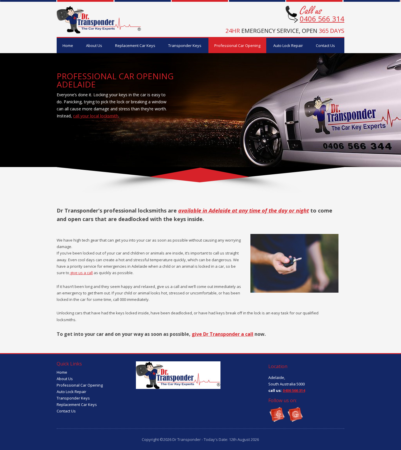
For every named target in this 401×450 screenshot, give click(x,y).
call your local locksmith (95, 116)
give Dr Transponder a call (222, 334)
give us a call (81, 272)
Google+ (295, 414)
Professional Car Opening (237, 45)
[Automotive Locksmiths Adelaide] (99, 32)
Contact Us (325, 45)
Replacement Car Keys (135, 45)
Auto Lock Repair (288, 45)
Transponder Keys (184, 45)
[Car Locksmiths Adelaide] (178, 387)
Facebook (276, 414)
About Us (94, 45)
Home (68, 45)
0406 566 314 (322, 18)
